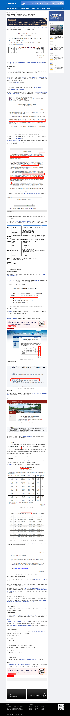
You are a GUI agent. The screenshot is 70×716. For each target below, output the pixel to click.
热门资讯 (12, 8)
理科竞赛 (30, 706)
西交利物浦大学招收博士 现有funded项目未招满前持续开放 (58, 68)
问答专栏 (42, 709)
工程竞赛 (30, 708)
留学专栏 (38, 8)
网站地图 (36, 711)
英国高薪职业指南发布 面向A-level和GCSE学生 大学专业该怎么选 (58, 58)
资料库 (36, 709)
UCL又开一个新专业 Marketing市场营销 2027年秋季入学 (58, 43)
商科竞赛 (42, 706)
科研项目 (43, 8)
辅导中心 (48, 8)
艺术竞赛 (36, 708)
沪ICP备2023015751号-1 (18, 714)
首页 (8, 8)
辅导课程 (30, 709)
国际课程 (22, 8)
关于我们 (54, 8)
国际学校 (27, 8)
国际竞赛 (16, 8)
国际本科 (33, 8)
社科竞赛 (36, 706)
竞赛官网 (30, 711)
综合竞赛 (42, 708)
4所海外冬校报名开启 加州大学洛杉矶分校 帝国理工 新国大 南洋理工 (58, 37)
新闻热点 (14, 12)
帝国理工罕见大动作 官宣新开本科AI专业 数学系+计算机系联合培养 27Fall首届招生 (58, 48)
